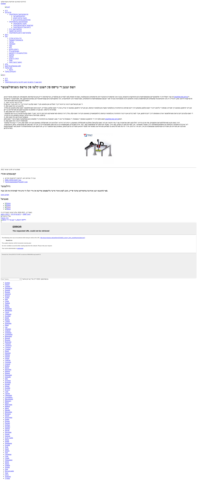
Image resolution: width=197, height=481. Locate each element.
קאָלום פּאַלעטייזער (19, 16)
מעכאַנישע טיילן (14, 51)
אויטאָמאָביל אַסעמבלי (16, 40)
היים (6, 10)
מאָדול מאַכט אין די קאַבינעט (18, 53)
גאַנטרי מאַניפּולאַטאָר (20, 23)
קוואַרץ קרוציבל (14, 58)
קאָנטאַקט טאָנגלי (10, 71)
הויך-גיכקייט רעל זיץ (15, 38)
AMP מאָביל (26, 214)
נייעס (6, 34)
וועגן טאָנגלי (8, 68)
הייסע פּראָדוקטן (16, 214)
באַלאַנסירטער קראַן (15, 29)
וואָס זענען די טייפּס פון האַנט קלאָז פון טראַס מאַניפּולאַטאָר (23, 82)
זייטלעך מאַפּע (5, 214)
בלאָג (6, 64)
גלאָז (10, 47)
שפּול (10, 45)
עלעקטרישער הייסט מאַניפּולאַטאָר (20, 33)
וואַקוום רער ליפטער (15, 31)
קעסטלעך (12, 44)
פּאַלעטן (11, 55)
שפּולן (11, 60)
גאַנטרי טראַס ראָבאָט (20, 18)
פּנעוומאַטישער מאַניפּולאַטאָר (18, 21)
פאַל (6, 36)
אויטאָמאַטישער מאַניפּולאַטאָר (18, 14)
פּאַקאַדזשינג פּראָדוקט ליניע (21, 20)
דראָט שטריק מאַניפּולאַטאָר (22, 27)
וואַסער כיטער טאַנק (15, 62)
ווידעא (11, 69)
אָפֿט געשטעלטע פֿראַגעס (13, 66)
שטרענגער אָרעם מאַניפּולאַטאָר (23, 25)
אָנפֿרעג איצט (5, 195)
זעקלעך (11, 42)
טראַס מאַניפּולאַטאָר (181, 97)
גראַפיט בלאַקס (13, 49)
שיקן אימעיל (5, 218)
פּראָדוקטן (8, 12)
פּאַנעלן (11, 57)
